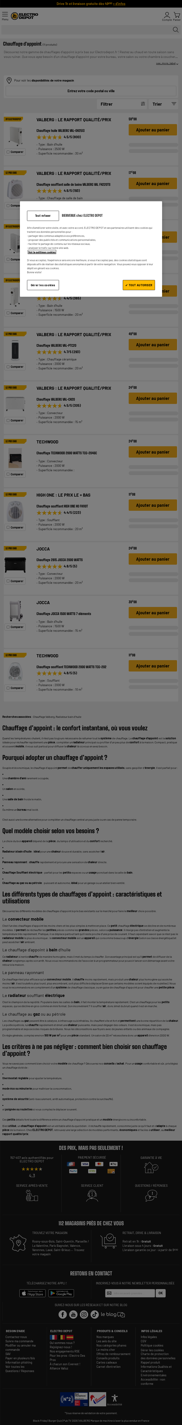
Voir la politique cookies (42, 251)
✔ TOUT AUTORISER (138, 284)
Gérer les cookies (43, 284)
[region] (91, 249)
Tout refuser (43, 215)
